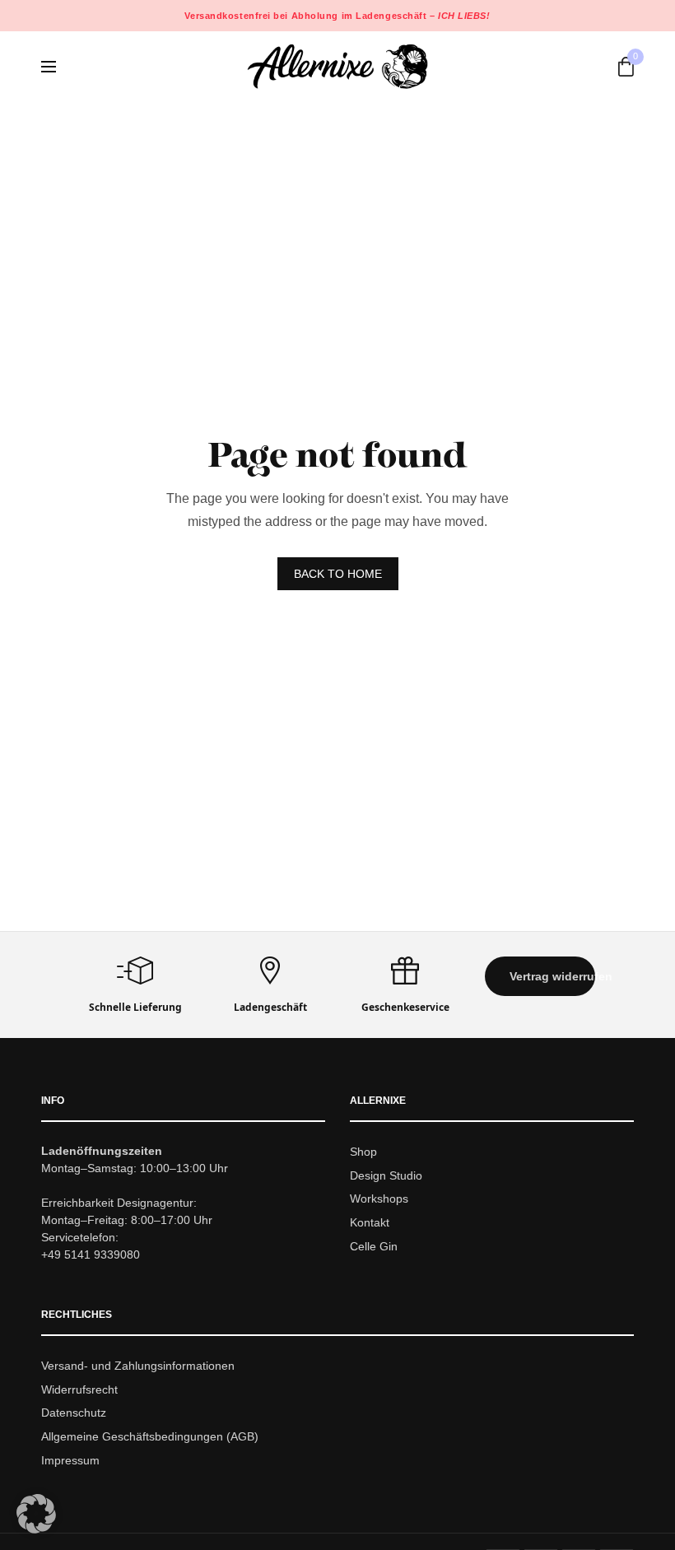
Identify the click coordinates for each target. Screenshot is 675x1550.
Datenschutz (73, 1412)
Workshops (379, 1198)
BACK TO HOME (338, 573)
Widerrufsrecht (79, 1389)
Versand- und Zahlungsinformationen (138, 1365)
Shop (363, 1151)
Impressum (70, 1460)
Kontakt (369, 1222)
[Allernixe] (337, 66)
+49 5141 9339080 (90, 1254)
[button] (540, 976)
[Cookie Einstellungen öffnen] (36, 1529)
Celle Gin (374, 1246)
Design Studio (386, 1175)
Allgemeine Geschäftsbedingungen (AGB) (149, 1436)
